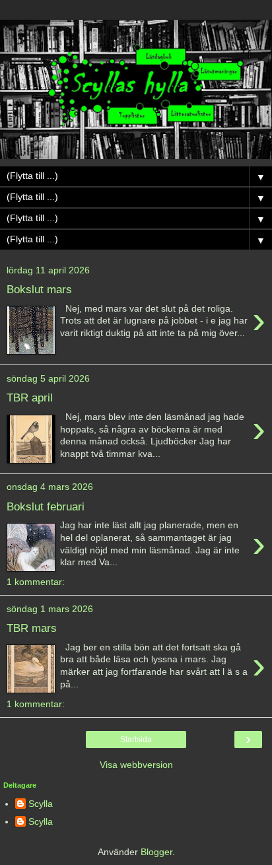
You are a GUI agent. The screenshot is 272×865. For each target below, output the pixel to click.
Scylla (40, 803)
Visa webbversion (136, 764)
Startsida (136, 739)
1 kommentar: (36, 581)
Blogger (156, 852)
